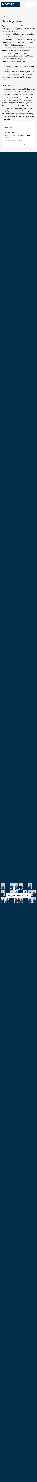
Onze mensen (9, 132)
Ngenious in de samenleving (14, 144)
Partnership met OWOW (13, 141)
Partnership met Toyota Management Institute (18, 136)
